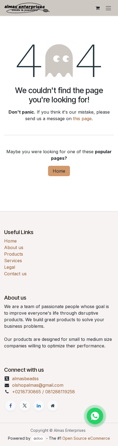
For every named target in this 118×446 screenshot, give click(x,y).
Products (13, 254)
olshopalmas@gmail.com (37, 385)
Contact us (15, 273)
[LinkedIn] (38, 405)
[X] (24, 405)
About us (13, 247)
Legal (9, 267)
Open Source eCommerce (86, 438)
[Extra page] (52, 405)
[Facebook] (10, 405)
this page (82, 118)
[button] (95, 416)
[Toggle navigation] (108, 8)
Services (13, 260)
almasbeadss (25, 378)
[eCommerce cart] (97, 7)
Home (59, 171)
